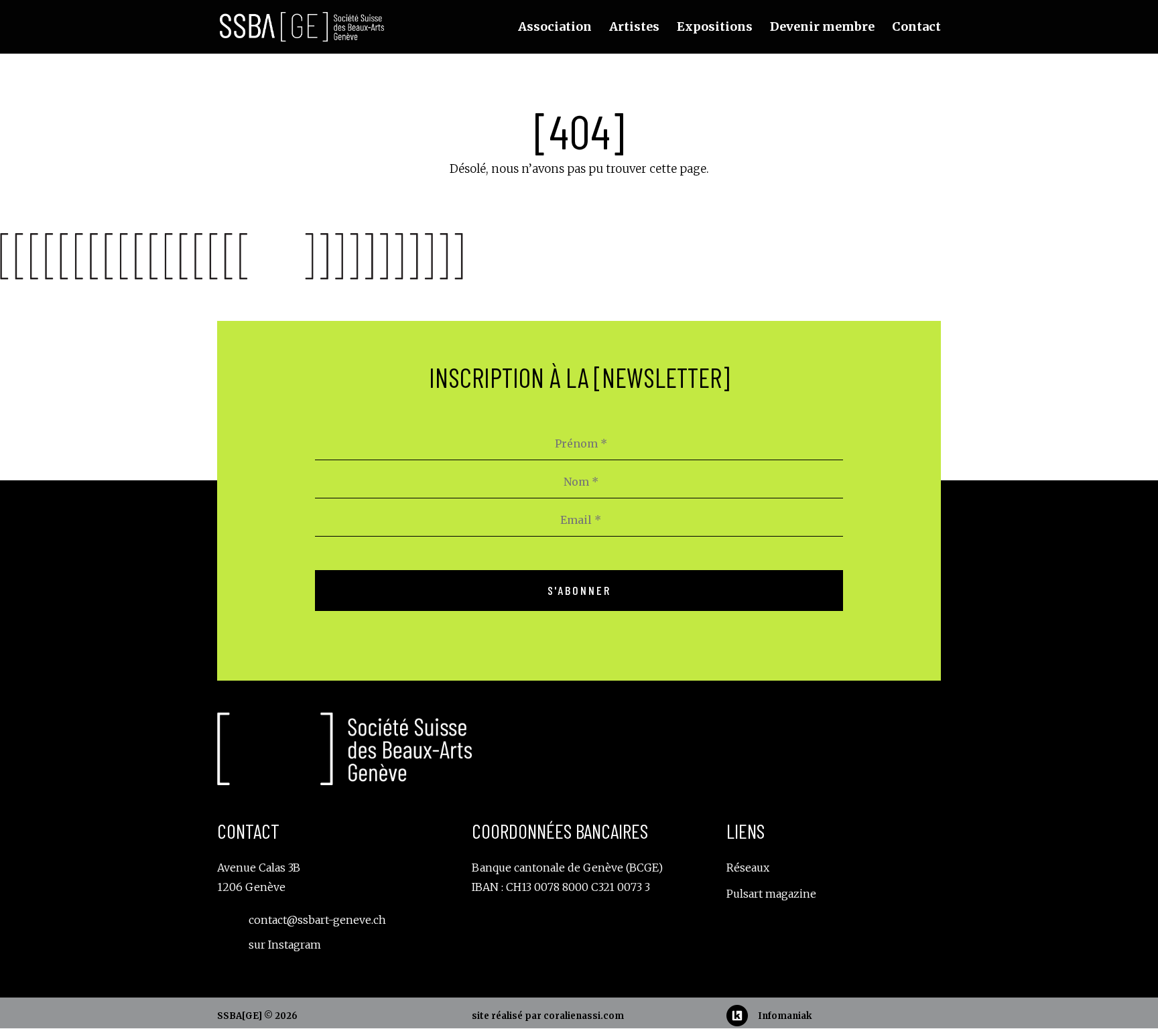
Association (555, 28)
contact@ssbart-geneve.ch (317, 920)
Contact (916, 28)
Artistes (634, 28)
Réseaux (747, 867)
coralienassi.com (583, 1016)
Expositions (715, 28)
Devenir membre (822, 28)
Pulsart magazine (771, 893)
